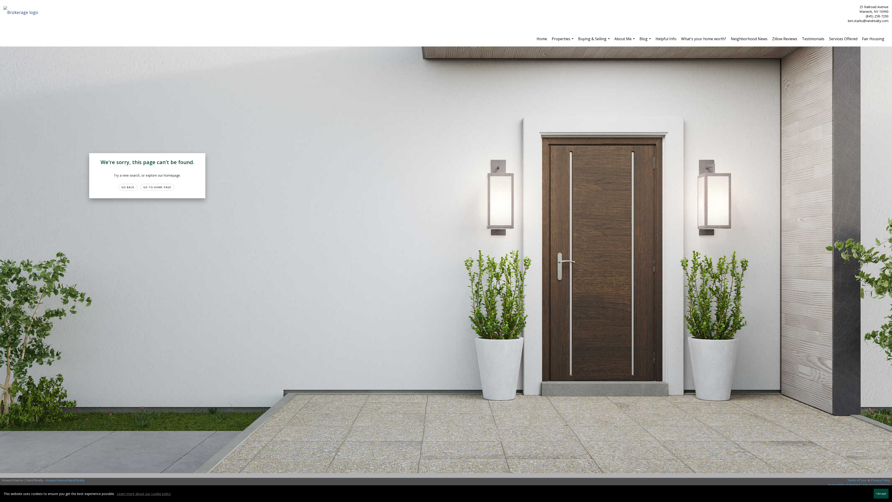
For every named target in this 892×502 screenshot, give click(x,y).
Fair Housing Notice (876, 485)
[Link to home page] (21, 12)
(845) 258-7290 (877, 16)
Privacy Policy (880, 480)
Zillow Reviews (784, 38)
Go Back (127, 187)
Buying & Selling (594, 40)
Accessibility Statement (844, 485)
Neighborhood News (749, 38)
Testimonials (813, 38)
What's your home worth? (703, 38)
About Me (625, 40)
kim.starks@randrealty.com (868, 21)
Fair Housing (873, 38)
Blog (645, 40)
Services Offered (843, 38)
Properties (563, 40)
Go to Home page (157, 187)
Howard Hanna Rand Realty (65, 480)
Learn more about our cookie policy (144, 494)
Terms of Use (856, 480)
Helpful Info (666, 38)
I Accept (881, 493)
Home (542, 38)
